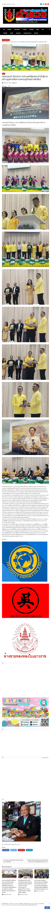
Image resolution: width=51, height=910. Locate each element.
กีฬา (43, 29)
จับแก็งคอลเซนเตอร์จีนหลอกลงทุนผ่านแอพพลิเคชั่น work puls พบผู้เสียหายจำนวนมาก (37, 861)
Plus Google (48, 4)
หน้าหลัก (9, 29)
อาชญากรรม (17, 29)
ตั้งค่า (36, 905)
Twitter (43, 4)
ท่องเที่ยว (5, 33)
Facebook (41, 4)
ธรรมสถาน (18, 33)
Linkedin (30, 850)
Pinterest (21, 850)
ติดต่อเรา (36, 33)
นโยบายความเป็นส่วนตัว (5, 905)
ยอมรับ (47, 907)
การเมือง (24, 29)
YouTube (46, 4)
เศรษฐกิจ (31, 29)
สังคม (37, 29)
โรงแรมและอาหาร (27, 33)
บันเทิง (11, 33)
